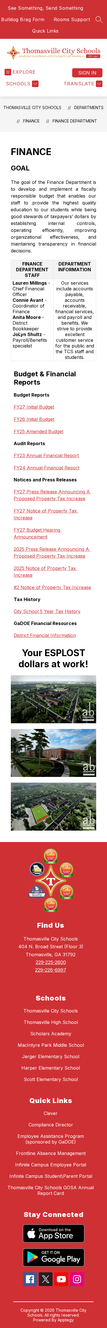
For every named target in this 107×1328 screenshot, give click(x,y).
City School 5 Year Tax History (47, 611)
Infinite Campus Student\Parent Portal (50, 1176)
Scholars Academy (50, 1033)
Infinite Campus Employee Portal (50, 1165)
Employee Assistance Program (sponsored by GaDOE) (50, 1139)
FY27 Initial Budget (34, 407)
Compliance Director (51, 1125)
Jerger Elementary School (50, 1056)
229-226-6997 (50, 970)
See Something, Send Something (45, 8)
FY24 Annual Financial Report (46, 468)
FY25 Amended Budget (38, 431)
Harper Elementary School (50, 1068)
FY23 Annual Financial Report (46, 455)
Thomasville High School (51, 1022)
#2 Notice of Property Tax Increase (52, 587)
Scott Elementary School (51, 1079)
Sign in (87, 73)
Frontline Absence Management (51, 1153)
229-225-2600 (51, 962)
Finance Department (75, 120)
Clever (51, 1113)
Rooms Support (72, 19)
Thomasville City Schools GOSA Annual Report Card (50, 1190)
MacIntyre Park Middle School (51, 1045)
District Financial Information (45, 635)
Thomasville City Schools (32, 107)
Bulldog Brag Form (23, 19)
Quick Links (45, 31)
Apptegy (66, 1319)
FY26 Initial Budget (34, 419)
